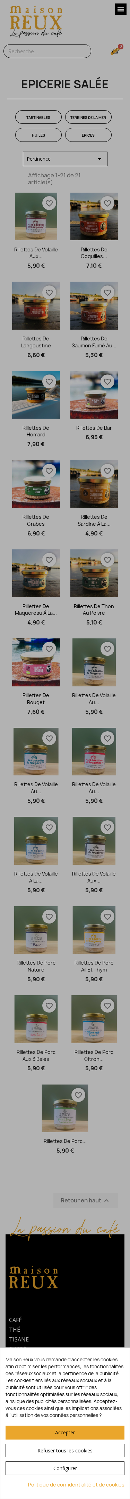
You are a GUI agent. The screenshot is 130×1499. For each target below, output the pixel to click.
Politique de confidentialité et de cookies (76, 1484)
